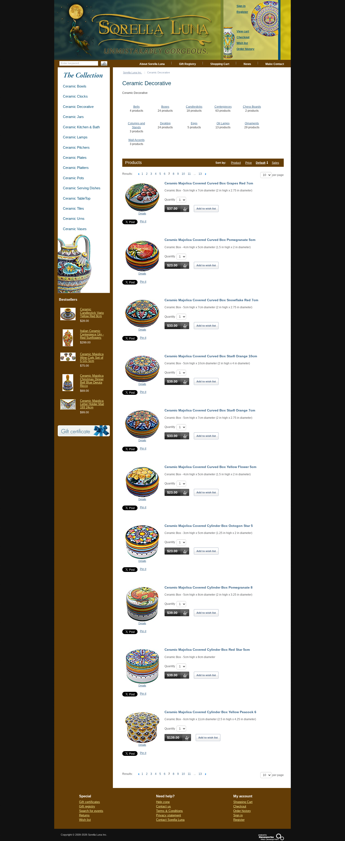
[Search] (104, 63)
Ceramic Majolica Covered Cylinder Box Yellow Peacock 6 (210, 712)
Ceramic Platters (76, 168)
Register (239, 820)
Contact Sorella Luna (170, 820)
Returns (84, 815)
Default (260, 162)
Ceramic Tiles (73, 208)
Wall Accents (136, 140)
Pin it (143, 221)
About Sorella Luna (152, 64)
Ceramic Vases (75, 229)
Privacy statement (168, 815)
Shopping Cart (219, 64)
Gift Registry (187, 64)
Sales (275, 162)
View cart (243, 31)
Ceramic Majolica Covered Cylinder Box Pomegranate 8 (209, 587)
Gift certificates (89, 802)
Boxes (165, 106)
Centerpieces (223, 106)
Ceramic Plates (75, 158)
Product (236, 162)
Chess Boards (252, 106)
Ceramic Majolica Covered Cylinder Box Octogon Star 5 (209, 526)
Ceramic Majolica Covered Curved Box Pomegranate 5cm (210, 240)
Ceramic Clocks (75, 96)
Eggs (194, 123)
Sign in (238, 815)
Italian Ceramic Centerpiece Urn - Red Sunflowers (92, 334)
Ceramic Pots (73, 178)
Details (142, 213)
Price (248, 162)
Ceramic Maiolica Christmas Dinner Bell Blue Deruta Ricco (92, 381)
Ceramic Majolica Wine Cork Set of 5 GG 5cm (92, 357)
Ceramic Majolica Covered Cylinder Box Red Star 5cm (207, 649)
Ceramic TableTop (76, 198)
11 (189, 173)
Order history (242, 811)
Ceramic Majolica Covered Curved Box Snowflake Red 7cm (211, 300)
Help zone (163, 802)
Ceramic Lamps (75, 137)
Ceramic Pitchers (76, 147)
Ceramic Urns (73, 219)
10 (183, 173)
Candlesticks (194, 106)
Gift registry (87, 806)
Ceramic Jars (73, 117)
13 (200, 173)
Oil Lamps (223, 123)
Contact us (163, 806)
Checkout (239, 806)
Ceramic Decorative (78, 107)
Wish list (85, 820)
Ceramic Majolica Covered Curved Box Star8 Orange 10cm (211, 356)
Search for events (91, 811)
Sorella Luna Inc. (132, 72)
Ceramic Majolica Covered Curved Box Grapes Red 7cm (209, 183)
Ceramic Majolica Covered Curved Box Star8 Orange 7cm (210, 410)
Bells (136, 106)
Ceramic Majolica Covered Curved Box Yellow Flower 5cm (210, 467)
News (247, 64)
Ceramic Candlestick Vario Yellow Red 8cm (92, 313)
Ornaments (252, 123)
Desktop (165, 123)
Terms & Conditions (169, 811)
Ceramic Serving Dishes (81, 188)
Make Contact (274, 64)
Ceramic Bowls (74, 86)
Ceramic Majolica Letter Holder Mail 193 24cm (92, 404)
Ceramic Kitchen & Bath (81, 127)
